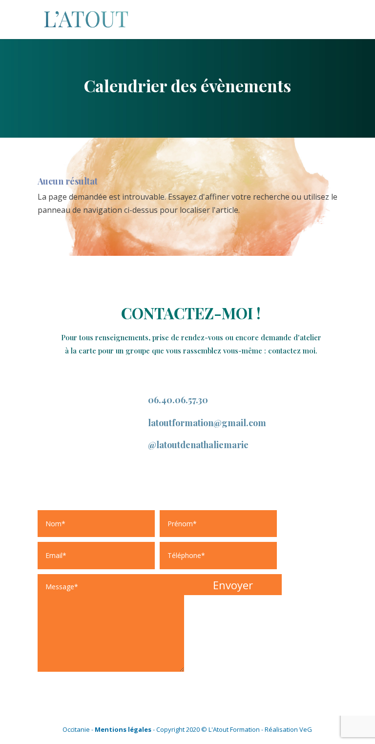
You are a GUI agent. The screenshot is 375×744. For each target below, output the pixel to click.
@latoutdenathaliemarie (198, 445)
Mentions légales (123, 729)
